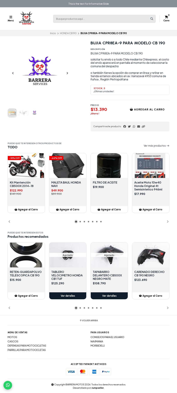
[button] (143, 126)
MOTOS (12, 337)
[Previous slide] (13, 73)
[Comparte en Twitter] (129, 126)
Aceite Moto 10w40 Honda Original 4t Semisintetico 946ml (148, 186)
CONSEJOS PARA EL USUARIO (107, 337)
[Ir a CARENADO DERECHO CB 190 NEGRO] (150, 255)
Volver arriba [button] (90, 321)
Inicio (53, 33)
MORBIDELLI (98, 345)
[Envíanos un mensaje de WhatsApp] (7, 385)
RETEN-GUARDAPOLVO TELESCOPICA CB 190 (26, 273)
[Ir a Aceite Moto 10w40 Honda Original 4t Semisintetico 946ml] (150, 165)
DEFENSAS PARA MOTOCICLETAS (27, 345)
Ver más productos (155, 146)
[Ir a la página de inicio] (26, 18)
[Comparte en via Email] (138, 126)
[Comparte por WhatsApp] (134, 126)
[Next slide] (67, 73)
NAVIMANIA (97, 341)
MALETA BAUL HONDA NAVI (66, 184)
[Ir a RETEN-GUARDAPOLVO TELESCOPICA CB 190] (26, 255)
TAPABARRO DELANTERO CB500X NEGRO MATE (107, 275)
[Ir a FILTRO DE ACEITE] (109, 165)
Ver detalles (68, 295)
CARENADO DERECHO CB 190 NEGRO (149, 273)
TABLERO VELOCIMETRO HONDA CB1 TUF (67, 275)
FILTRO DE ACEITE (105, 182)
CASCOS (13, 341)
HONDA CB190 (68, 33)
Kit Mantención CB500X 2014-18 (22, 184)
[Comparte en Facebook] (124, 126)
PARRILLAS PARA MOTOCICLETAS (27, 350)
